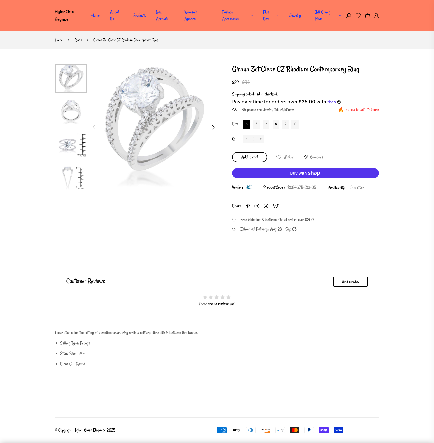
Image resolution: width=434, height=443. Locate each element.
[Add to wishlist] (278, 157)
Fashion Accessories (230, 15)
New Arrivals (162, 15)
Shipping (238, 94)
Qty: (235, 139)
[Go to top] (413, 422)
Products (139, 15)
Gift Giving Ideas (322, 15)
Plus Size (266, 15)
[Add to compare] (306, 157)
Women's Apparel (190, 15)
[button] (348, 15)
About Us (114, 15)
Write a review (350, 281)
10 (295, 124)
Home (95, 15)
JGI (249, 187)
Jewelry (295, 15)
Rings (78, 39)
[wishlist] (358, 15)
